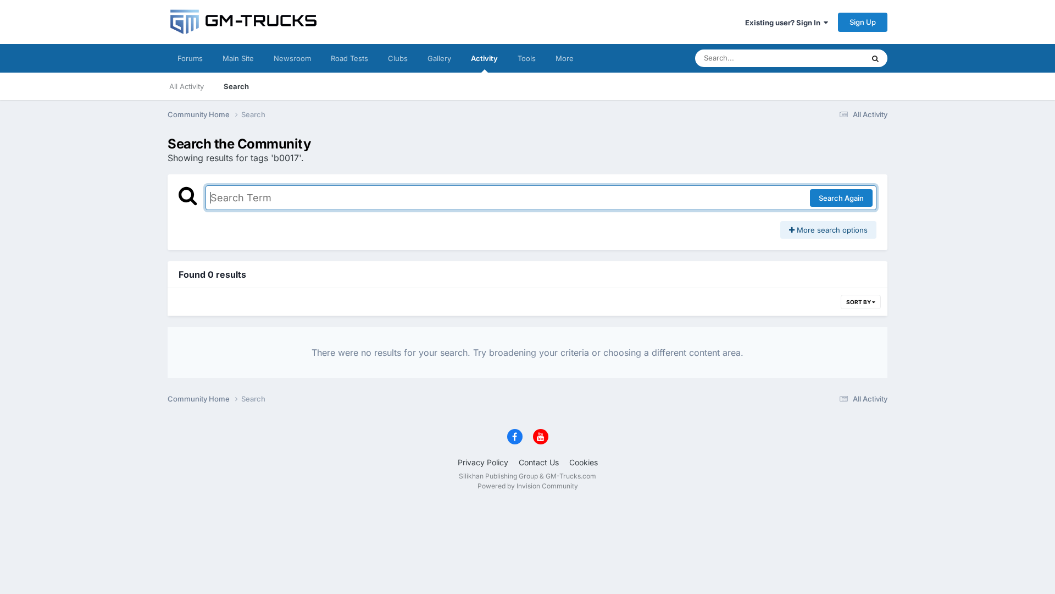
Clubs (398, 58)
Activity (484, 58)
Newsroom (292, 58)
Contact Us (539, 462)
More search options (831, 230)
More (565, 58)
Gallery (439, 58)
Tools (527, 58)
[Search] (875, 58)
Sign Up (862, 22)
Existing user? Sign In (784, 22)
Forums (190, 58)
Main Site (238, 58)
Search (236, 86)
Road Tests (349, 58)
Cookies (583, 462)
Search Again (841, 198)
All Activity (186, 86)
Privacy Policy (483, 462)
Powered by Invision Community (527, 486)
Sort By (859, 302)
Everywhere (829, 58)
